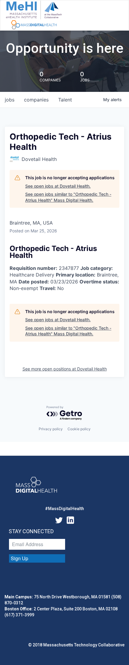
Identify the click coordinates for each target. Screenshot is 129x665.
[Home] (34, 15)
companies (36, 100)
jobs (9, 100)
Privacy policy (51, 429)
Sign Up (19, 558)
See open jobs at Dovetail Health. (58, 186)
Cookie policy (79, 429)
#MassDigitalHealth (64, 508)
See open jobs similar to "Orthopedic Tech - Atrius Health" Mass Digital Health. (68, 197)
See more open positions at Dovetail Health (64, 368)
